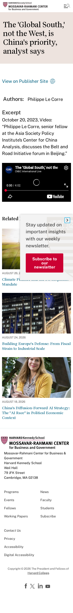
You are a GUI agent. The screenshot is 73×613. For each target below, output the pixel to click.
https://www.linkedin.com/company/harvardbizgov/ (41, 586)
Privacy (9, 539)
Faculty (46, 500)
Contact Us (12, 530)
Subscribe (48, 516)
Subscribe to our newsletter (44, 262)
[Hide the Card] (67, 220)
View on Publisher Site (25, 81)
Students (47, 508)
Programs (11, 492)
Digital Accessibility (19, 555)
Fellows (10, 508)
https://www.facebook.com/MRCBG (26, 586)
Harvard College (38, 573)
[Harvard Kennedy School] (27, 6)
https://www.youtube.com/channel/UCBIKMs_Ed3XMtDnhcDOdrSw (48, 586)
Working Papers (16, 516)
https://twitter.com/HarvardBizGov (33, 586)
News (44, 492)
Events (9, 500)
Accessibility (14, 547)
